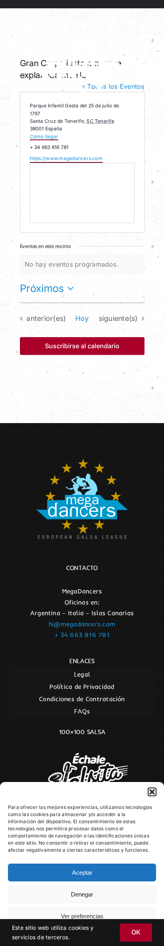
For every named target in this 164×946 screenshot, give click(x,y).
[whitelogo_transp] (82, 23)
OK (136, 932)
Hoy (82, 318)
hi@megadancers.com (82, 624)
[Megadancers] (82, 462)
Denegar (82, 894)
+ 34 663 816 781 (82, 635)
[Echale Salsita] (82, 747)
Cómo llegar (44, 136)
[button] (152, 792)
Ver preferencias (82, 916)
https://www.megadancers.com (66, 158)
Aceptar (82, 872)
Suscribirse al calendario (82, 346)
